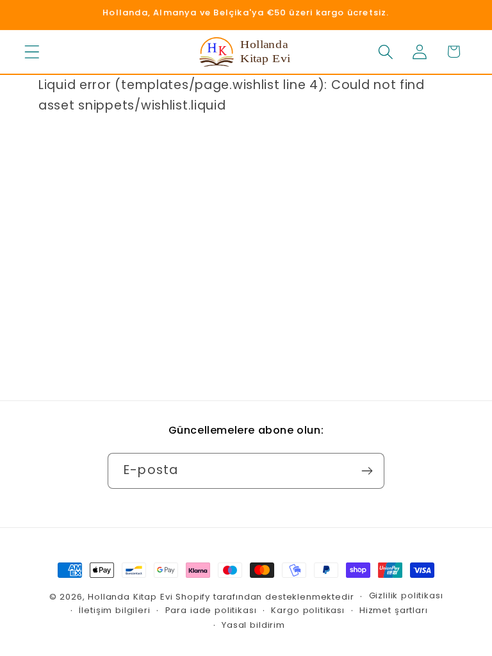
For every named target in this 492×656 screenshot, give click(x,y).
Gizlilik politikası (406, 595)
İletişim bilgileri (114, 610)
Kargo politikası (307, 610)
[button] (32, 52)
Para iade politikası (211, 610)
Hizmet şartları (393, 610)
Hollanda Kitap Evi (130, 597)
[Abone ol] (367, 471)
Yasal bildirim (253, 625)
